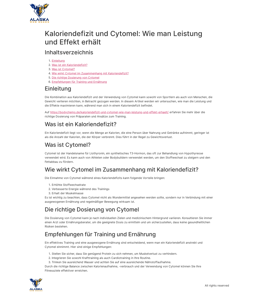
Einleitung (58, 60)
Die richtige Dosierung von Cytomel (75, 77)
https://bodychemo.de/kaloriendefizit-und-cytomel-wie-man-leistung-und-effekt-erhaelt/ (109, 112)
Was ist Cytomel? (63, 69)
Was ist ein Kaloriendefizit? (69, 65)
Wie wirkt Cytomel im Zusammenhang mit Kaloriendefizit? (90, 73)
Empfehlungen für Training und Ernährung (79, 81)
